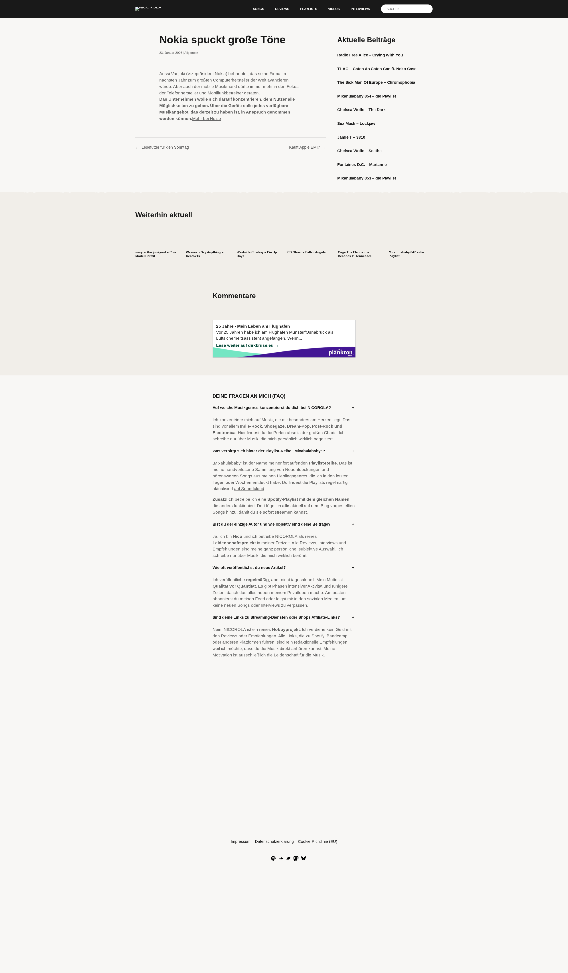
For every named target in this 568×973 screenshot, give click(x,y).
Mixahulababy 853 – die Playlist (366, 178)
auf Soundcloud (249, 488)
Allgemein (191, 52)
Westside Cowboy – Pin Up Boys (257, 254)
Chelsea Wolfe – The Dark (361, 110)
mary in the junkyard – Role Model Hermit (155, 254)
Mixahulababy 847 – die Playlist (406, 254)
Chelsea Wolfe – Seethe (359, 151)
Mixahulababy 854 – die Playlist (366, 96)
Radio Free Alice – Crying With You (370, 55)
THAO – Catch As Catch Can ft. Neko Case (376, 69)
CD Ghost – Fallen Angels (306, 252)
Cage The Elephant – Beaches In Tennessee (355, 254)
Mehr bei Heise (206, 118)
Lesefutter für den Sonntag (165, 147)
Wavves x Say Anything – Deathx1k (204, 254)
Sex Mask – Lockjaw (356, 123)
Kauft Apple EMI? (304, 147)
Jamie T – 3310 (351, 137)
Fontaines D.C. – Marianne (362, 164)
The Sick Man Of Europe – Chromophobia (376, 82)
